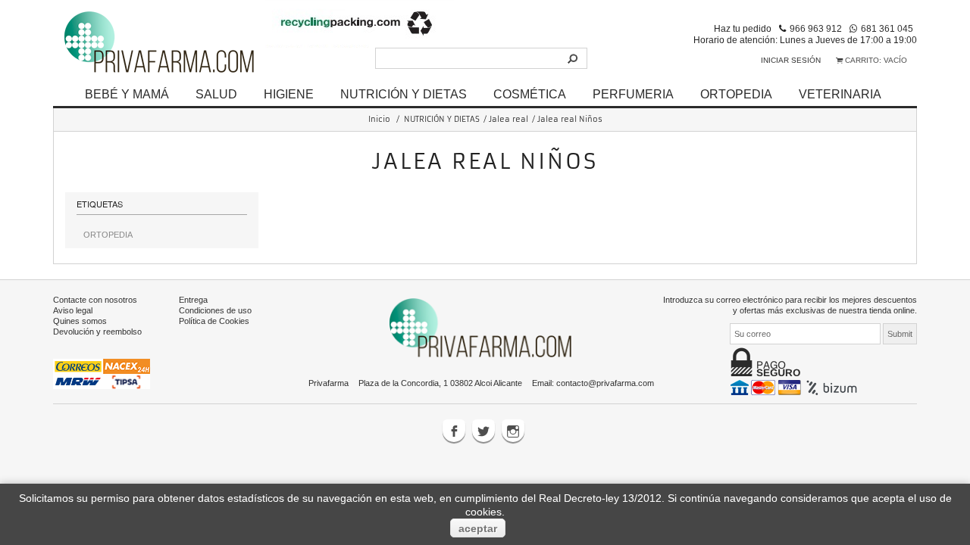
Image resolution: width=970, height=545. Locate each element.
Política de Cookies (214, 321)
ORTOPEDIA (736, 94)
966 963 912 (816, 28)
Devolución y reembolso (97, 331)
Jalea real (508, 119)
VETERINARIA (840, 94)
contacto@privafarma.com (605, 383)
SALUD (216, 94)
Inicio (379, 119)
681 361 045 (887, 28)
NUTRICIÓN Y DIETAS (403, 94)
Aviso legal (72, 310)
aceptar (477, 528)
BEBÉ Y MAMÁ (127, 94)
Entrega (193, 299)
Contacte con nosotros (95, 299)
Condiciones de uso (215, 310)
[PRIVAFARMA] (159, 41)
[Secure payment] (795, 387)
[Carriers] (101, 373)
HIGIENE (289, 94)
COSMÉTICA (529, 94)
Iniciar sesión (791, 60)
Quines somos (80, 321)
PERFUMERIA (633, 94)
